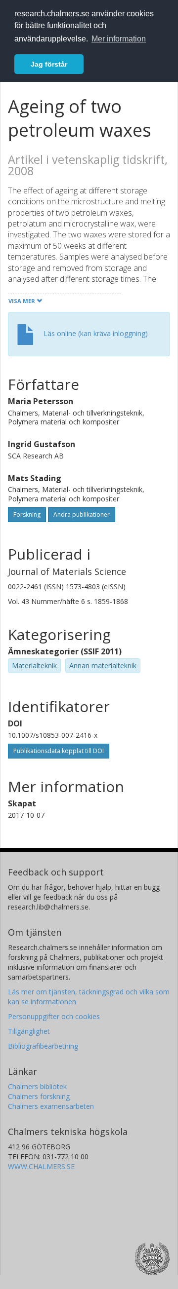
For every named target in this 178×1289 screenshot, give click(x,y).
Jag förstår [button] (49, 64)
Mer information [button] (118, 39)
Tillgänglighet (29, 1031)
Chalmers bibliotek (37, 1086)
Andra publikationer (81, 514)
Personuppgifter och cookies (54, 1016)
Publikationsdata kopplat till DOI (58, 751)
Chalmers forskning (39, 1096)
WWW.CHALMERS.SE (41, 1166)
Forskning (27, 514)
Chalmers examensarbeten (51, 1106)
